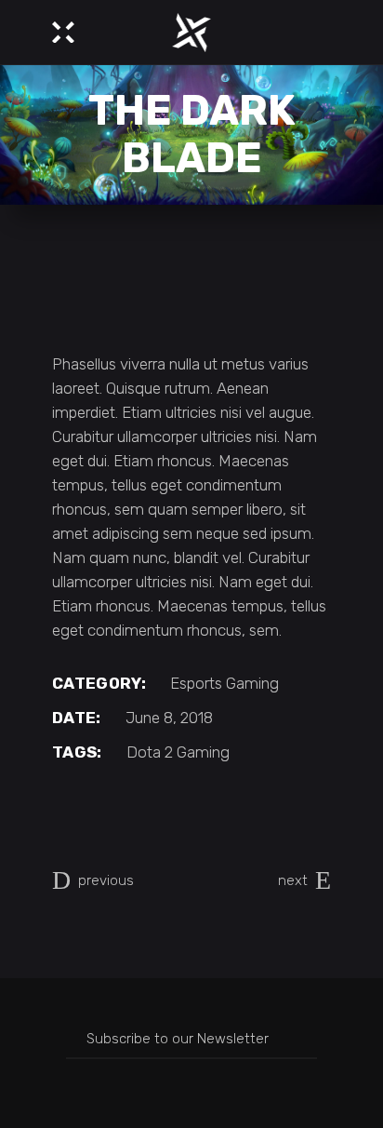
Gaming (252, 683)
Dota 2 (149, 752)
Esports (196, 683)
